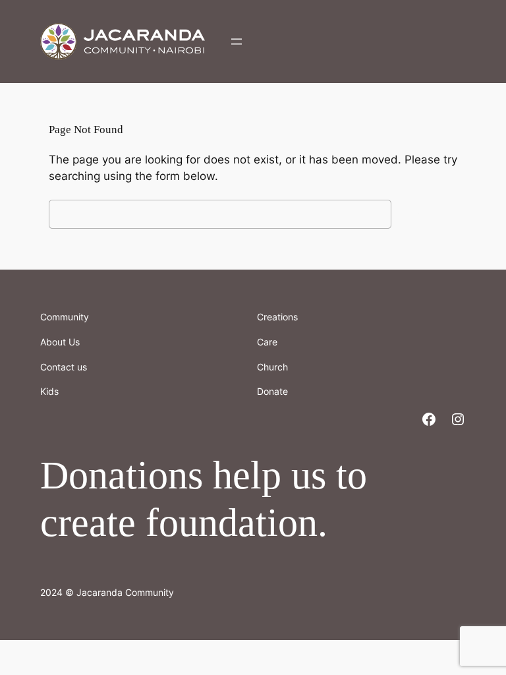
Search (427, 214)
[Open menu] (236, 41)
